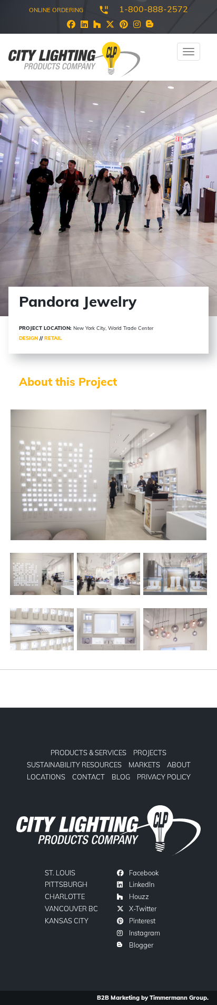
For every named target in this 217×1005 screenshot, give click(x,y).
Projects (149, 752)
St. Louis (60, 873)
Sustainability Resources (74, 764)
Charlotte (65, 896)
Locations (46, 777)
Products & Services (88, 752)
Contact (88, 777)
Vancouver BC (71, 908)
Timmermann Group (178, 997)
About (179, 764)
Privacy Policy (164, 777)
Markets (144, 764)
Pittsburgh (66, 884)
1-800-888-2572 (153, 9)
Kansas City (66, 920)
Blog (121, 777)
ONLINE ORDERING (56, 10)
